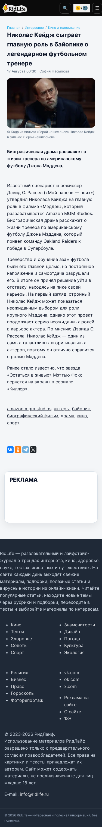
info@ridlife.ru (34, 794)
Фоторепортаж (27, 700)
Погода (72, 638)
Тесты (17, 631)
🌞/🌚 (81, 8)
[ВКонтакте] (10, 449)
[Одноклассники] (18, 449)
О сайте (72, 711)
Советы (19, 645)
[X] (33, 449)
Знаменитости (79, 624)
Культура (74, 645)
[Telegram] (25, 449)
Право (17, 686)
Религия (19, 672)
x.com (70, 686)
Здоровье (21, 638)
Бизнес (18, 679)
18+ (68, 718)
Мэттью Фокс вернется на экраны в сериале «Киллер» (44, 382)
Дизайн (72, 631)
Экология (74, 652)
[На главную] (13, 8)
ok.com (71, 679)
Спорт (17, 652)
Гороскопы (23, 693)
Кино (16, 624)
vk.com (71, 672)
